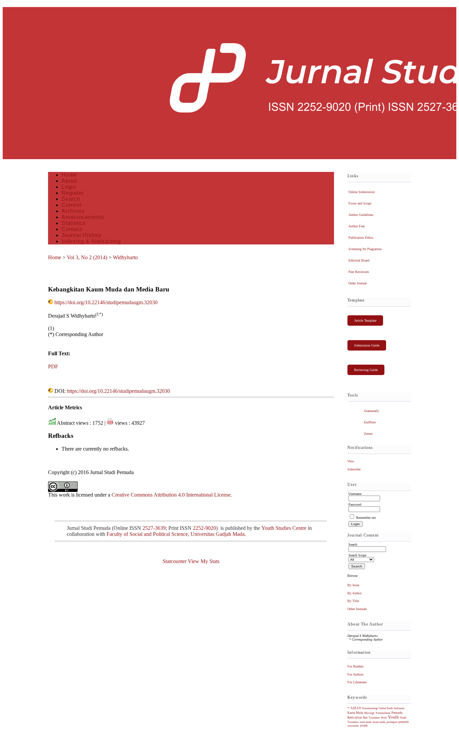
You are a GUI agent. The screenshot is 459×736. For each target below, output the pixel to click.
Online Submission (361, 192)
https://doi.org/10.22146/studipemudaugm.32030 (106, 302)
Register (72, 193)
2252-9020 (204, 528)
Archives (72, 211)
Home (69, 175)
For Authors (355, 674)
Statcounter (174, 561)
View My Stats (203, 561)
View (350, 461)
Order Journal (357, 283)
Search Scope (357, 555)
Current (71, 205)
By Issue (353, 585)
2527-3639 (154, 528)
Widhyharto (125, 257)
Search (70, 199)
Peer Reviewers (358, 272)
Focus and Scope (359, 203)
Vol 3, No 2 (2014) (87, 257)
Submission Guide (366, 345)
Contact (71, 229)
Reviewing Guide (366, 370)
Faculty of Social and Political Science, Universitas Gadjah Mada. (177, 534)
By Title (353, 601)
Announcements (82, 217)
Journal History (81, 235)
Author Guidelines (360, 215)
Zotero (368, 433)
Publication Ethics (360, 237)
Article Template (365, 320)
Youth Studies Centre (283, 528)
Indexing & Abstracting (91, 241)
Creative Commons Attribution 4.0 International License (171, 495)
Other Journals (357, 609)
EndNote (370, 422)
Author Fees (356, 226)
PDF (53, 366)
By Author (354, 593)
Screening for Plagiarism (365, 249)
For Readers (355, 666)
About (69, 181)
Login (68, 187)
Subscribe (354, 469)
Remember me (366, 517)
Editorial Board (358, 260)
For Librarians (357, 682)
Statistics (73, 223)
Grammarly (371, 411)
